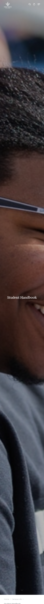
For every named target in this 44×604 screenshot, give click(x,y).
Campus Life (17, 599)
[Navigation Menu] (39, 4)
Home (6, 599)
